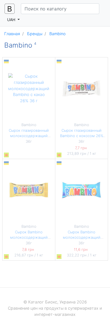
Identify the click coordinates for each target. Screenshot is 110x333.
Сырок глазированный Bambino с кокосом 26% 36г (81, 136)
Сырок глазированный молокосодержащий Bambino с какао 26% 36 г (29, 136)
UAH (11, 19)
